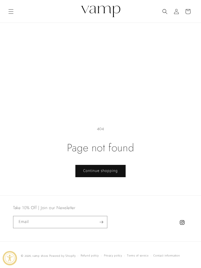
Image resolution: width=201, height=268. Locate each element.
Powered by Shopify (62, 256)
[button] (11, 11)
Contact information (166, 255)
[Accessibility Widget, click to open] (10, 258)
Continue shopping (100, 171)
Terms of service (137, 255)
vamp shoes (40, 256)
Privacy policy (113, 255)
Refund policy (90, 255)
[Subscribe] (101, 222)
